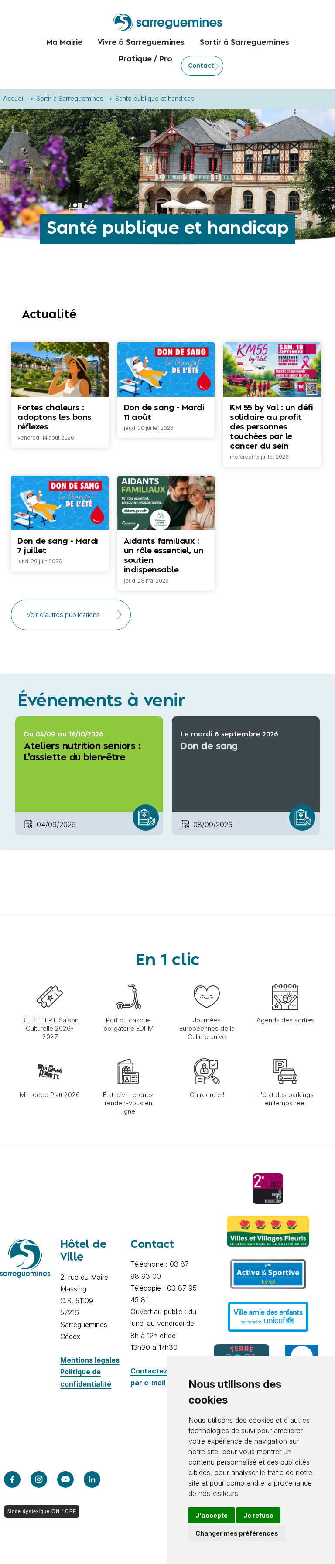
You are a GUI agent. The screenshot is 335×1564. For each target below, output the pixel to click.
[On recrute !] (207, 1053)
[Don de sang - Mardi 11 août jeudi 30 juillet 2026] (166, 341)
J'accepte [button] (211, 1515)
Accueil (13, 98)
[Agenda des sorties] (285, 979)
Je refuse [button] (258, 1515)
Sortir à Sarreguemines (69, 98)
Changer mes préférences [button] (236, 1533)
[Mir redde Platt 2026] (49, 1053)
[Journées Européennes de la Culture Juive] (207, 979)
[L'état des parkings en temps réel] (285, 1053)
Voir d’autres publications (63, 615)
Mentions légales (90, 1360)
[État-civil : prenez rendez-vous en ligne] (128, 1053)
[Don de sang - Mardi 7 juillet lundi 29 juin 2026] (60, 475)
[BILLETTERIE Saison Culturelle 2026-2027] (49, 979)
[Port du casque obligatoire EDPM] (128, 979)
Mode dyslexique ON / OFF (41, 1511)
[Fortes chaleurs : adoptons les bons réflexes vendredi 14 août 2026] (60, 341)
